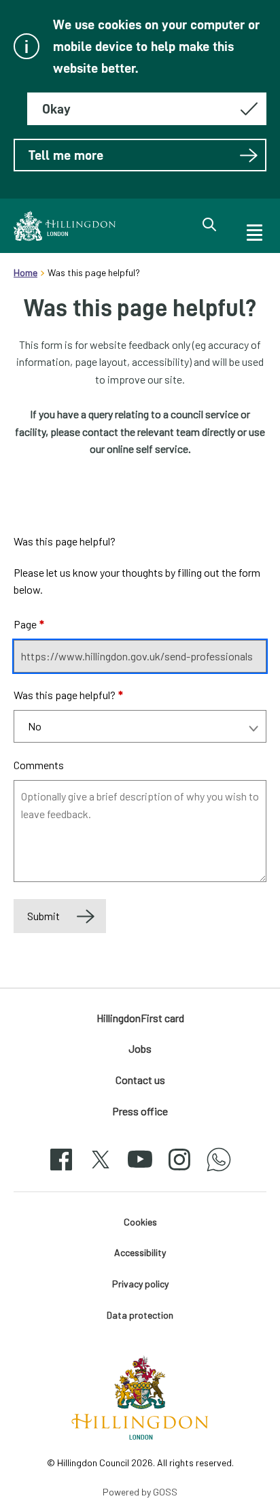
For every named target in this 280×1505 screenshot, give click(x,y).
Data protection (140, 1315)
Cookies (140, 1222)
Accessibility (140, 1252)
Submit (43, 915)
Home (25, 272)
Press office (140, 1110)
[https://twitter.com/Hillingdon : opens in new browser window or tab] (100, 1171)
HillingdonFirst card (140, 1017)
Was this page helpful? (68, 694)
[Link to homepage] (65, 226)
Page (29, 624)
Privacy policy (140, 1283)
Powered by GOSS (140, 1492)
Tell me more (66, 155)
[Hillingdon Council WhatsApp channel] (219, 1171)
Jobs (140, 1048)
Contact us (140, 1079)
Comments (39, 764)
